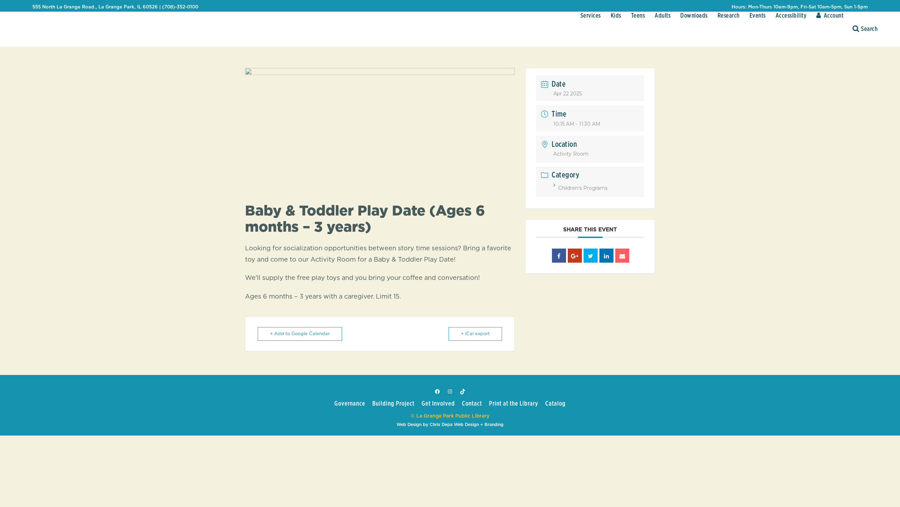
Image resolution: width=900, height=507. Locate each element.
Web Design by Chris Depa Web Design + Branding (450, 425)
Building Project (393, 404)
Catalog (555, 404)
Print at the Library (513, 404)
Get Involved (438, 404)
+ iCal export (475, 334)
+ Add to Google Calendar (300, 334)
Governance (349, 404)
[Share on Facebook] (559, 256)
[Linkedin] (606, 256)
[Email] (622, 256)
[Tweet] (591, 256)
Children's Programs (583, 188)
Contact (472, 404)
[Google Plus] (575, 256)
